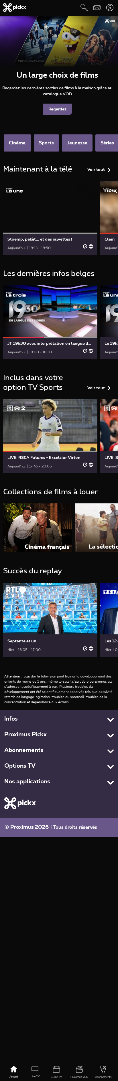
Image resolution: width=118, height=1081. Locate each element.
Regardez (57, 109)
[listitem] (37, 527)
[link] (50, 218)
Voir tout (96, 170)
